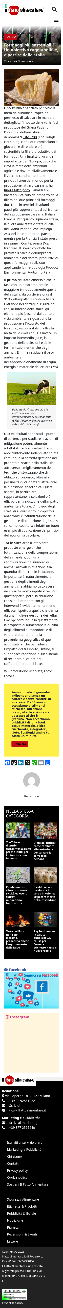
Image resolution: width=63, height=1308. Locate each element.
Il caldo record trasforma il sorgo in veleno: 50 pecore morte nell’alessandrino (45, 893)
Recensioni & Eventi (22, 1234)
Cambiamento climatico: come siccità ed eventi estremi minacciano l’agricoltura (17, 895)
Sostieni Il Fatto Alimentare (27, 1184)
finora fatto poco (17, 190)
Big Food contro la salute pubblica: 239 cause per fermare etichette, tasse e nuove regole (45, 941)
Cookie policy (17, 1177)
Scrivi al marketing (23, 1122)
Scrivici (14, 1105)
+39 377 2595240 (22, 1127)
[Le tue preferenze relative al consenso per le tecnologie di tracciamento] (6, 6)
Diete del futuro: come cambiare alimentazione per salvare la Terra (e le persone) (45, 851)
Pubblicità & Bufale (21, 1213)
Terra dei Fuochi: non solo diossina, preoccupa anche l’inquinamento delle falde (17, 939)
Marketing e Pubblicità (24, 1149)
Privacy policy (17, 1170)
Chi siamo (14, 1156)
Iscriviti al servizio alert (24, 1142)
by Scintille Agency (12, 1302)
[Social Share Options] (9, 1068)
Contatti (13, 1163)
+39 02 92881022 (22, 1100)
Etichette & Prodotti (22, 1206)
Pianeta (13, 1227)
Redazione (11, 61)
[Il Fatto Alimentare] (24, 9)
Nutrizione (15, 1220)
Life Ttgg (30, 137)
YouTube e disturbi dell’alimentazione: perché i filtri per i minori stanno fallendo (19, 850)
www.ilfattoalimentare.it (27, 1110)
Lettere (12, 1241)
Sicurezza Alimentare (23, 1199)
